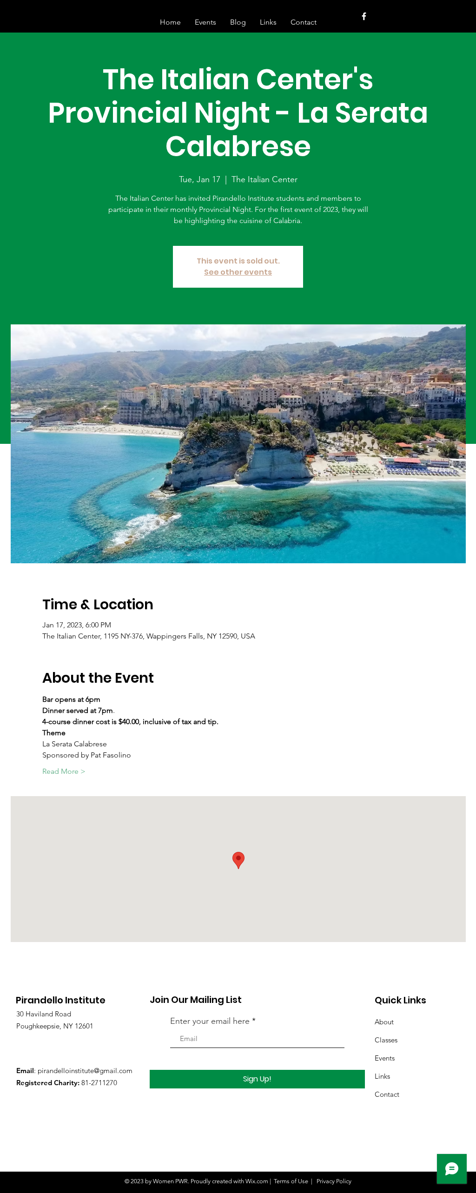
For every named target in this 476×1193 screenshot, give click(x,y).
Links (382, 1076)
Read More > (64, 771)
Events (385, 1058)
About (384, 1021)
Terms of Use (291, 1181)
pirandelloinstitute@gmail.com (85, 1070)
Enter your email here (210, 1021)
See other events (238, 272)
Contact (387, 1094)
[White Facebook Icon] (364, 16)
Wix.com (256, 1181)
